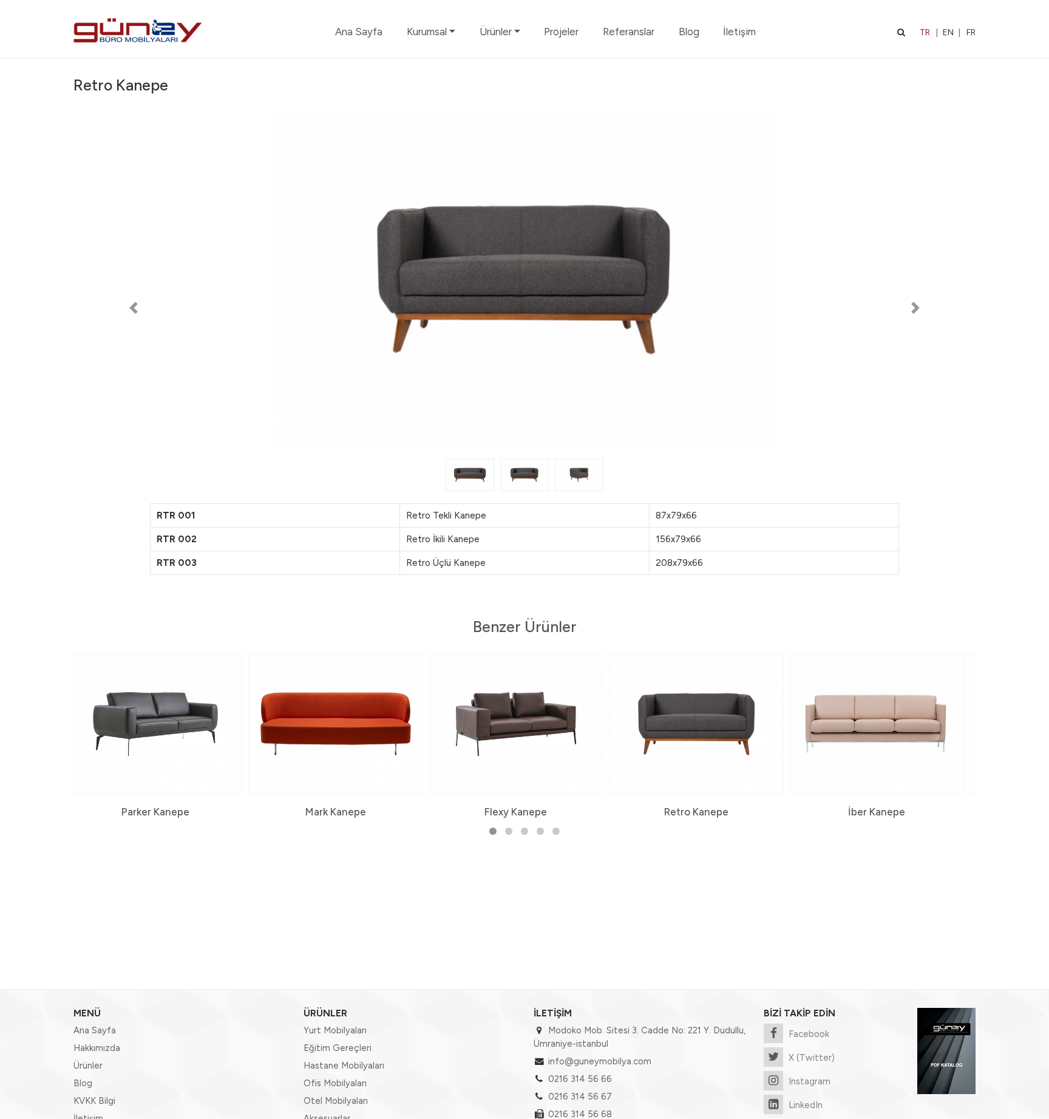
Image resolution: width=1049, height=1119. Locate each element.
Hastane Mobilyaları (344, 1065)
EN (948, 32)
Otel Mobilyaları (336, 1100)
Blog (689, 32)
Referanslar (628, 32)
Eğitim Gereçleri (338, 1047)
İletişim (739, 32)
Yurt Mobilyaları (335, 1030)
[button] (133, 307)
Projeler (561, 32)
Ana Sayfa (358, 32)
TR (925, 32)
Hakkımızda (96, 1047)
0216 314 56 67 (580, 1096)
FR (971, 32)
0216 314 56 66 (580, 1078)
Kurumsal (427, 32)
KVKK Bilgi (94, 1100)
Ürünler (496, 32)
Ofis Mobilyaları (335, 1083)
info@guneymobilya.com (599, 1061)
